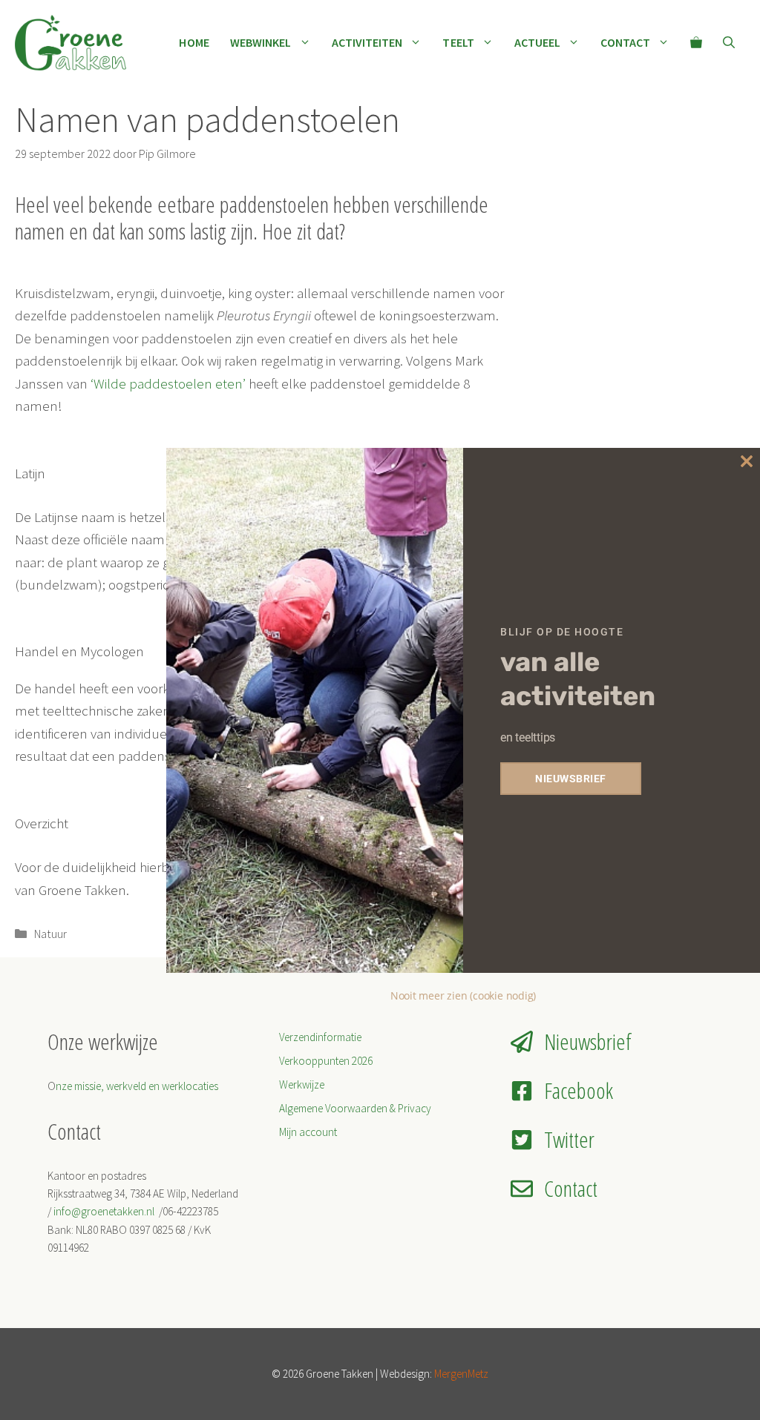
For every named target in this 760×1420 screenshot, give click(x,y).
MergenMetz (461, 1374)
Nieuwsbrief (588, 1041)
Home (194, 42)
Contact (625, 42)
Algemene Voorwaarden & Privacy (355, 1108)
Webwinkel (261, 42)
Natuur (50, 933)
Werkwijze (301, 1084)
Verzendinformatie (320, 1037)
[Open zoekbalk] (728, 42)
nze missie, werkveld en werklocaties (137, 1086)
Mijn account (308, 1132)
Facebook (578, 1090)
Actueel (537, 42)
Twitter (569, 1139)
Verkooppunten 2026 (326, 1061)
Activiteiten (367, 42)
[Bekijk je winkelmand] (696, 42)
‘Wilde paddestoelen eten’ (168, 383)
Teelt (458, 42)
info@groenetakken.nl (105, 1211)
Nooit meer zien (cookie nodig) (463, 995)
